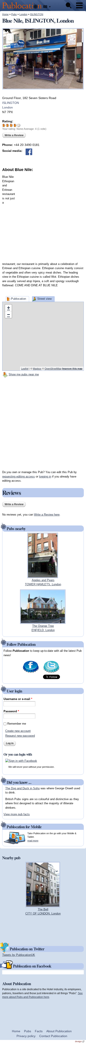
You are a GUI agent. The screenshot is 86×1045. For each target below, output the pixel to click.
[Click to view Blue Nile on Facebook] (29, 152)
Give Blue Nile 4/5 (15, 125)
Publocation (18, 298)
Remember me (16, 723)
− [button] (8, 314)
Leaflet (24, 368)
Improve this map (72, 368)
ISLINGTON (36, 14)
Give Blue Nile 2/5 (8, 125)
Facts (39, 1031)
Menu (79, 5)
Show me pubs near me (24, 374)
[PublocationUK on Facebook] (30, 672)
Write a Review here (47, 514)
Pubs (14, 14)
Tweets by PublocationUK (18, 955)
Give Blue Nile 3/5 (11, 125)
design (79, 1041)
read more (32, 840)
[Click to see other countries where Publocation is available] (47, 7)
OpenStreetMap (53, 368)
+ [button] (8, 307)
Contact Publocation (53, 1036)
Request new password (20, 735)
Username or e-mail (18, 699)
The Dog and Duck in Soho (22, 788)
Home (5, 14)
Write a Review (14, 135)
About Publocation (59, 1031)
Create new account (18, 731)
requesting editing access (18, 476)
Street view (44, 298)
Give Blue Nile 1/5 (4, 125)
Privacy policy (26, 1036)
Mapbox (37, 368)
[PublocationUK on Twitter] (51, 672)
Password (11, 711)
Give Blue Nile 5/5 (19, 125)
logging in (45, 476)
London (23, 14)
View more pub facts (17, 814)
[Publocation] (23, 9)
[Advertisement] (43, 215)
